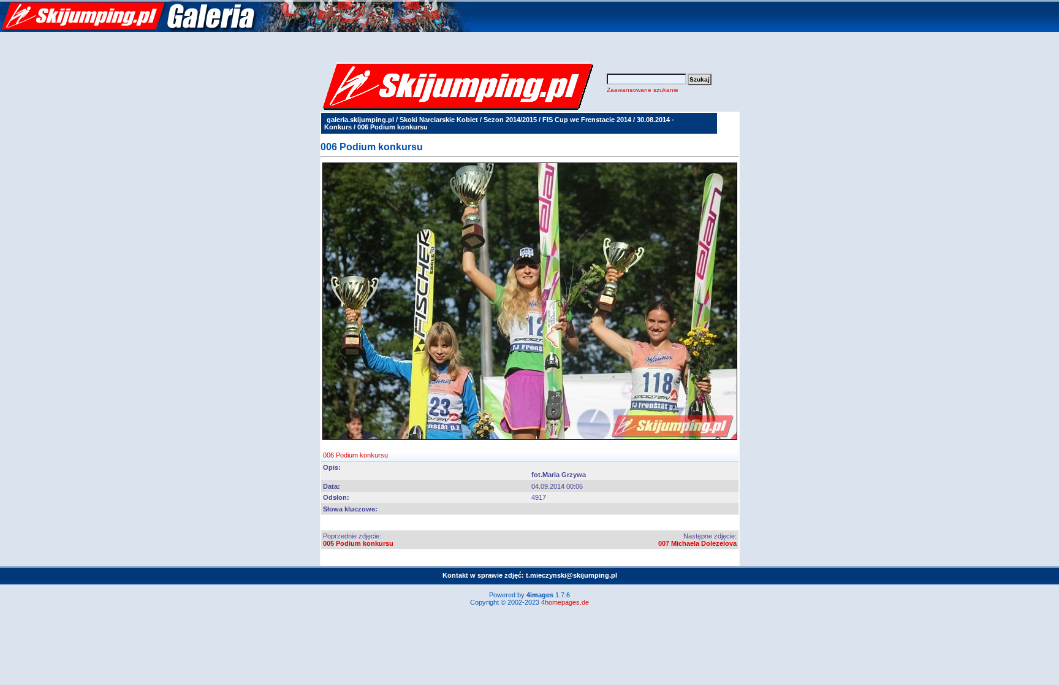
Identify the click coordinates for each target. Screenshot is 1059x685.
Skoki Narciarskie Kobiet (439, 119)
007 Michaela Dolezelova (697, 543)
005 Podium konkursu (358, 543)
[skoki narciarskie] (236, 29)
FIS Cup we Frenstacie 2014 (586, 119)
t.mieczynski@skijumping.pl (571, 575)
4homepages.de (565, 602)
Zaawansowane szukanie (642, 89)
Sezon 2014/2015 (510, 119)
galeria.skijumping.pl (360, 119)
